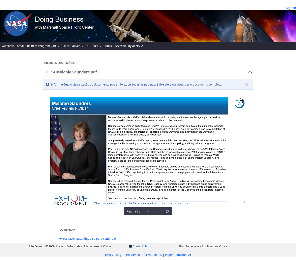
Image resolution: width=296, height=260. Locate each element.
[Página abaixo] (156, 211)
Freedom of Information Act (143, 255)
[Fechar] (247, 84)
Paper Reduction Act (179, 255)
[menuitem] (8, 46)
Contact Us (140, 246)
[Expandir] (167, 211)
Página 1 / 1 (134, 211)
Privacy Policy (112, 255)
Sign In (291, 8)
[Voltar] (47, 73)
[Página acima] (148, 211)
